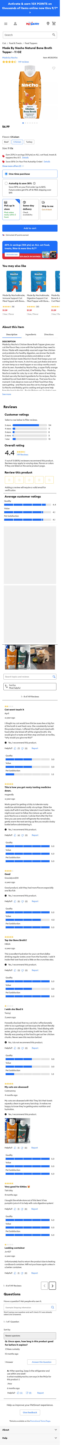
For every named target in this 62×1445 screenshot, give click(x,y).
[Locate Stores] (48, 24)
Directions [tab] (48, 334)
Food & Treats (15, 43)
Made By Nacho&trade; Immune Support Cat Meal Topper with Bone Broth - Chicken (14, 298)
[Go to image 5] (32, 123)
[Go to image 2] (25, 123)
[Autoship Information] (34, 183)
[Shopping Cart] (54, 24)
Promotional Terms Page (40, 1422)
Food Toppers (31, 43)
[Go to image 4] (30, 123)
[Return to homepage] (32, 23)
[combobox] (30, 34)
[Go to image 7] (36, 123)
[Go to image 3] (27, 123)
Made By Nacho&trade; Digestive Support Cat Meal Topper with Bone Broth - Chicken (38, 298)
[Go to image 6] (34, 123)
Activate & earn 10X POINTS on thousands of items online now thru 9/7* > (30, 8)
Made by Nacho (9, 57)
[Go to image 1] (23, 123)
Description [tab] (11, 334)
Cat (4, 43)
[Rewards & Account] (15, 24)
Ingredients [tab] (31, 334)
